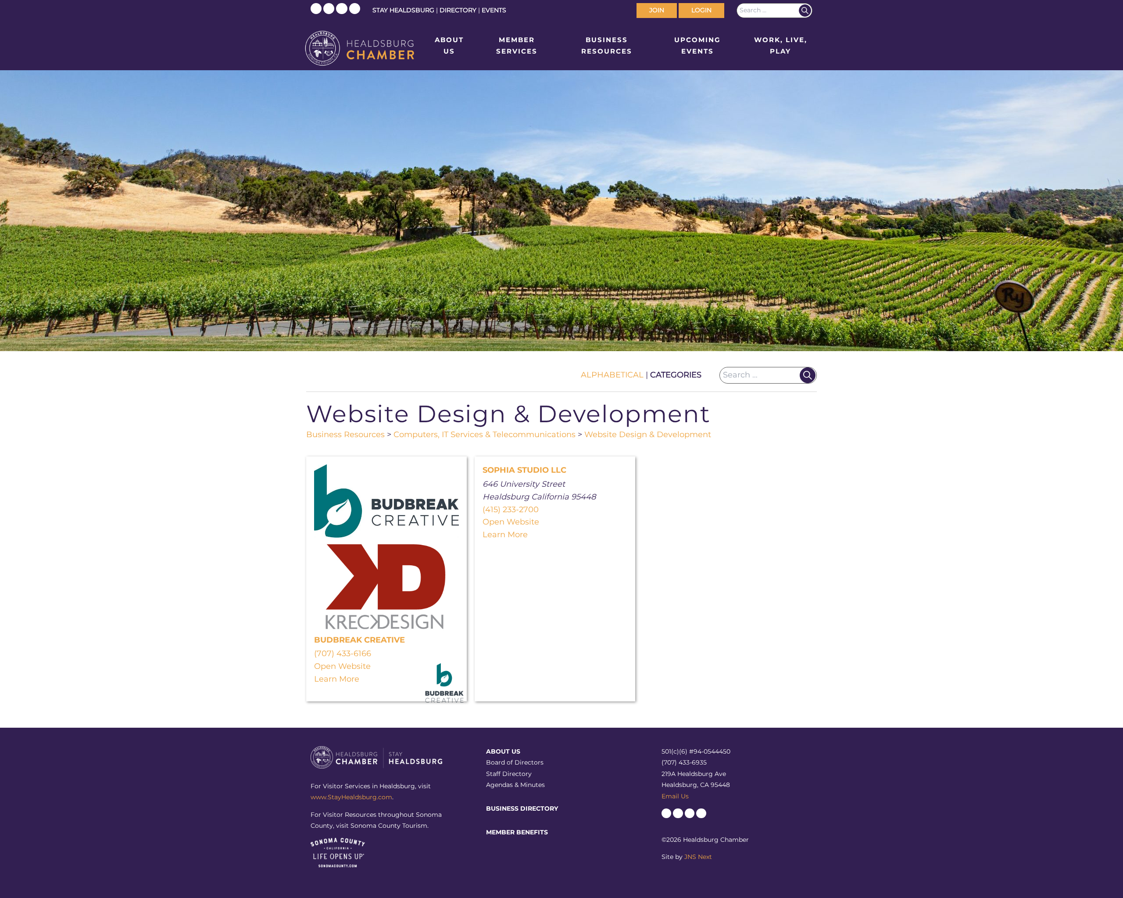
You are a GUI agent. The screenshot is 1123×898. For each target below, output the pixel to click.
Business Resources (606, 45)
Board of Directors (515, 762)
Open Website (342, 666)
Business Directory (522, 808)
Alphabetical (612, 375)
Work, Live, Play (780, 45)
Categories (675, 375)
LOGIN (701, 10)
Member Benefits (517, 832)
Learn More (336, 679)
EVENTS (494, 10)
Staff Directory (509, 774)
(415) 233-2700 (511, 509)
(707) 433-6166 (342, 653)
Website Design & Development (647, 434)
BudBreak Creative (359, 640)
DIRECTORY (458, 10)
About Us (449, 45)
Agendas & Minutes (515, 785)
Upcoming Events (697, 45)
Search (805, 10)
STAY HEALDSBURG (403, 10)
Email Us (675, 796)
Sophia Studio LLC (524, 470)
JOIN (656, 10)
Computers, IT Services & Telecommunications (484, 434)
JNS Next (698, 857)
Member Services (516, 45)
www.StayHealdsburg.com (351, 797)
